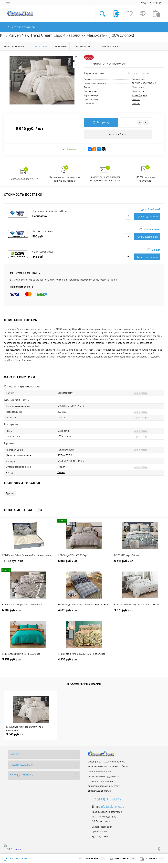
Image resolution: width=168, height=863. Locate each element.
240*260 (136, 103)
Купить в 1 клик (118, 134)
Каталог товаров (23, 27)
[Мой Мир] (99, 149)
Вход (143, 2)
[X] (103, 149)
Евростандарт (138, 79)
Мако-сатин (138, 87)
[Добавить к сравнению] (76, 65)
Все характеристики (138, 73)
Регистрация (156, 2)
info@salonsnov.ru (113, 806)
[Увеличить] (42, 80)
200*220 (136, 99)
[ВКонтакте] (90, 149)
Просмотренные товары (84, 683)
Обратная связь (18, 858)
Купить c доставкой (147, 216)
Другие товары (141, 393)
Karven (61, 472)
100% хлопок (138, 91)
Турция (10, 493)
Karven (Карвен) (139, 95)
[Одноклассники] (94, 149)
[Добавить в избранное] (76, 57)
